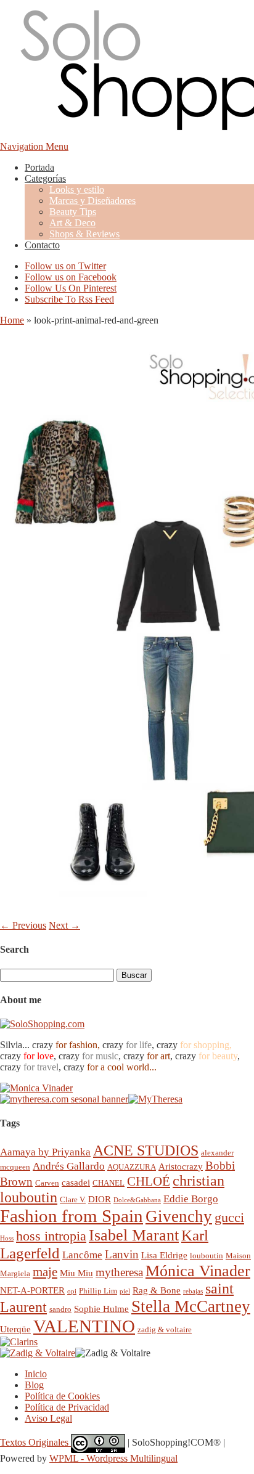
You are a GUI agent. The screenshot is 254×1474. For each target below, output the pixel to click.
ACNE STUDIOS (146, 1150)
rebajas (193, 1291)
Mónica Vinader (197, 1271)
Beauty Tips (72, 211)
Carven (47, 1182)
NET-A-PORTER (32, 1290)
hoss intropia (51, 1236)
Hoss (7, 1238)
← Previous (23, 925)
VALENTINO (84, 1326)
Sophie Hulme (101, 1308)
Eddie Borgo (190, 1199)
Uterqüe (15, 1329)
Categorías (45, 178)
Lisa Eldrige (164, 1255)
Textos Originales (35, 1442)
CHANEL (108, 1182)
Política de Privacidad (67, 1407)
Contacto (42, 245)
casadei (76, 1182)
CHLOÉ (148, 1181)
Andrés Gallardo (69, 1166)
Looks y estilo (76, 189)
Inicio (36, 1374)
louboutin (206, 1255)
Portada (39, 167)
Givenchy (178, 1216)
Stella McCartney (190, 1306)
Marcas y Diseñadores (92, 200)
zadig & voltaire (164, 1329)
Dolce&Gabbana (137, 1200)
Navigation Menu (34, 146)
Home (12, 320)
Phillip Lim (98, 1290)
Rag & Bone (157, 1290)
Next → (64, 925)
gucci (229, 1217)
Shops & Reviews (84, 234)
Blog (34, 1385)
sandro (60, 1309)
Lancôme (82, 1255)
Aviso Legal (48, 1418)
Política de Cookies (62, 1396)
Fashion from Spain (71, 1216)
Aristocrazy (180, 1166)
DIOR (99, 1199)
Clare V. (73, 1199)
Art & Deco (72, 223)
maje (45, 1271)
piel (125, 1291)
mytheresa (119, 1272)
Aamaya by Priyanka (45, 1152)
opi (71, 1291)
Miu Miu (76, 1273)
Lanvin (122, 1254)
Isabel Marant (134, 1235)
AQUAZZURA (131, 1166)
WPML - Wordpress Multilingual (113, 1458)
